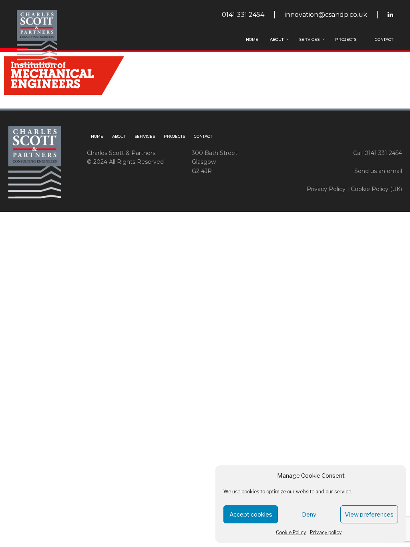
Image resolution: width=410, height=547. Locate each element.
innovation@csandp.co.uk (326, 14)
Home (252, 39)
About (276, 39)
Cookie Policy (291, 532)
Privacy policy (326, 532)
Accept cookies (250, 514)
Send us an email (378, 171)
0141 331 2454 (243, 14)
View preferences (369, 514)
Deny (309, 514)
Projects (345, 39)
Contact (384, 39)
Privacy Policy (326, 189)
